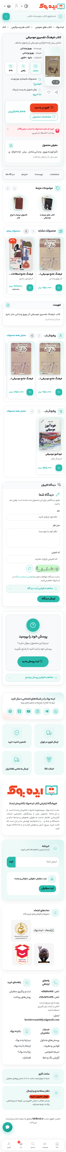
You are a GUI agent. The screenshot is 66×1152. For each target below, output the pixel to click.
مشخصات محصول (42, 117)
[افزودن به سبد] (59, 287)
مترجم (25, 175)
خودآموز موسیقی (53, 454)
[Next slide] (8, 188)
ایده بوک (60, 27)
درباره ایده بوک (23, 1041)
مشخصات (54, 175)
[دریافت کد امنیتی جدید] (29, 568)
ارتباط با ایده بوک (22, 1046)
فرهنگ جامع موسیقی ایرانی (49, 274)
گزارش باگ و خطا (51, 1058)
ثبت (11, 862)
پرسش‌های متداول (49, 1041)
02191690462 (47, 992)
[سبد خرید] (8, 6)
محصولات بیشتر (13, 231)
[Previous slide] (15, 188)
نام (58, 511)
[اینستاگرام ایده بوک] (37, 711)
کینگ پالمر (55, 459)
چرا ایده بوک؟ (24, 1052)
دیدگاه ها (10, 175)
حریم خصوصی (52, 1052)
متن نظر (56, 525)
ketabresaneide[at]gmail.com (42, 1020)
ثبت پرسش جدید (30, 662)
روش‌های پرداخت (22, 997)
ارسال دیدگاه (48, 599)
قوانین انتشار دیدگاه (24, 577)
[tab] (57, 1144)
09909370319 (46, 997)
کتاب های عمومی (43, 27)
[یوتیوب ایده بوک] (28, 711)
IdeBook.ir (38, 1119)
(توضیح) (37, 84)
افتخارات (26, 1058)
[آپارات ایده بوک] (10, 711)
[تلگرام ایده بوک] (46, 711)
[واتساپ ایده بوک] (55, 711)
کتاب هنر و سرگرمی (20, 27)
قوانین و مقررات (51, 1046)
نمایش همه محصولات (16, 335)
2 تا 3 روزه (37, 95)
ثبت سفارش (47, 888)
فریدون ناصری (25, 278)
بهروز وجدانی (54, 278)
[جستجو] (6, 16)
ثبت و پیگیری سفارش (20, 992)
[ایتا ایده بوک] (19, 711)
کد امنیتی (56, 553)
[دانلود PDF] (11, 145)
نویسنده (39, 175)
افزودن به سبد (42, 108)
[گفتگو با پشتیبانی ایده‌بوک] (7, 1127)
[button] (56, 92)
